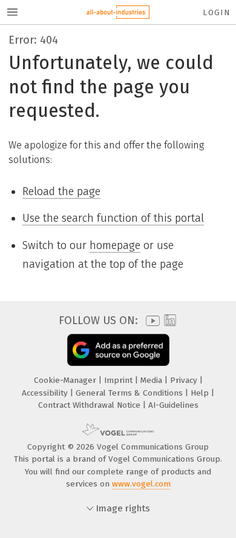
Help (201, 393)
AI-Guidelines (173, 405)
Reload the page (61, 191)
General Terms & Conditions (130, 393)
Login (216, 12)
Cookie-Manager (66, 380)
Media (152, 380)
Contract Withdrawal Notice (90, 405)
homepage (115, 245)
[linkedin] (168, 320)
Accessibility (46, 393)
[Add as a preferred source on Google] (118, 350)
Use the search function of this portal (113, 218)
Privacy (185, 380)
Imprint (119, 380)
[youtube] (151, 320)
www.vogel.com (141, 484)
